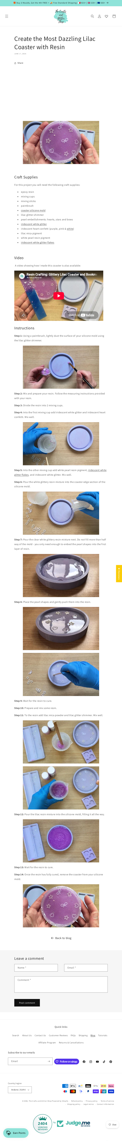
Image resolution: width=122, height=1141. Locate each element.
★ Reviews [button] (119, 573)
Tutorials (102, 1035)
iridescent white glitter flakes (37, 242)
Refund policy (77, 1101)
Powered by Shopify (60, 1101)
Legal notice (89, 1104)
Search (15, 1035)
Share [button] (20, 62)
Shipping (83, 1035)
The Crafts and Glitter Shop (40, 1101)
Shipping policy (73, 1104)
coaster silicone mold (33, 210)
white (70, 228)
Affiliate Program (47, 1042)
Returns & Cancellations (71, 1042)
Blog (93, 1035)
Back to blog (63, 938)
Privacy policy (92, 1101)
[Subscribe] (48, 1061)
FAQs (73, 1035)
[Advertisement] (61, 91)
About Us (27, 1035)
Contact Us (40, 1035)
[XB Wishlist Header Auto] (106, 16)
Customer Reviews (58, 1035)
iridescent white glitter (34, 224)
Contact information (105, 1104)
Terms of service (107, 1101)
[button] (6, 16)
